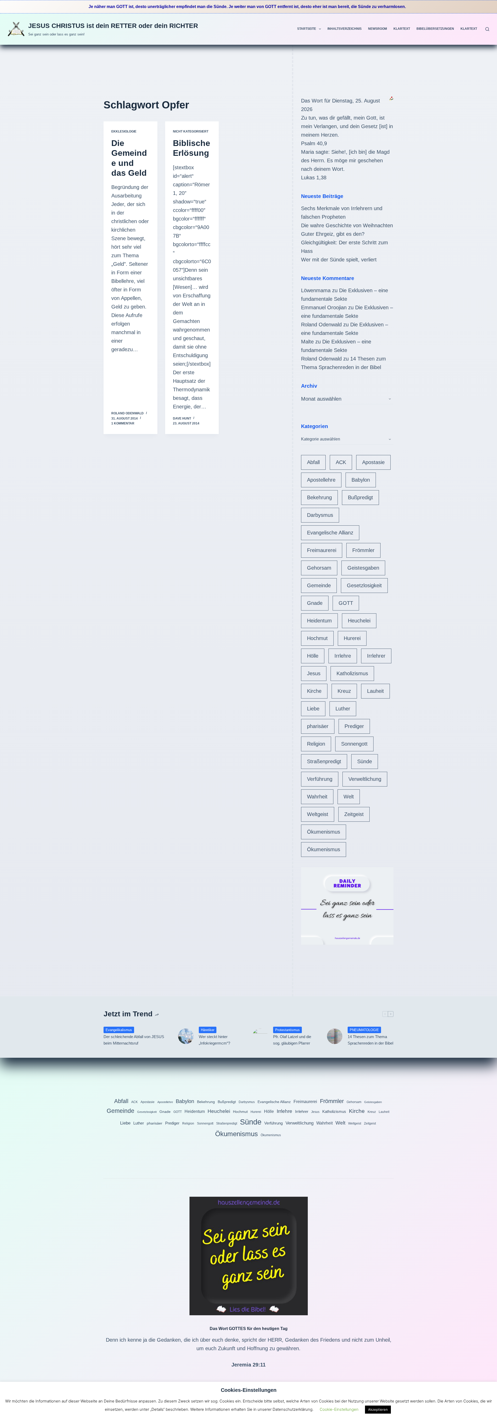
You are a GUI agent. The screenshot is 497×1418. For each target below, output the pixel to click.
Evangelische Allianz (330, 532)
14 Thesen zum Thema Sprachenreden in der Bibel (370, 1039)
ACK (341, 462)
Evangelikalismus (119, 1030)
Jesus (313, 673)
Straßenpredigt (324, 761)
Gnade (315, 603)
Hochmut (317, 638)
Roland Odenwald (321, 324)
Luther (342, 708)
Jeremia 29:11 (248, 1365)
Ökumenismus (323, 832)
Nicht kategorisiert (190, 131)
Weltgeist (317, 814)
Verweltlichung (364, 779)
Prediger (354, 726)
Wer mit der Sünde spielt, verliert (339, 259)
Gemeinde (319, 585)
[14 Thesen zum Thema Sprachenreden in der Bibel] (334, 1036)
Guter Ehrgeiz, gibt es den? (332, 234)
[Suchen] (487, 29)
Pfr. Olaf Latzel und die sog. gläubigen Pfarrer (292, 1039)
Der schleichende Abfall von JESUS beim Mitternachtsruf (134, 1039)
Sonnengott (354, 744)
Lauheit (375, 691)
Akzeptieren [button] (378, 1409)
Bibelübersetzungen (435, 29)
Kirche (314, 691)
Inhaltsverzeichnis (344, 29)
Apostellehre (321, 480)
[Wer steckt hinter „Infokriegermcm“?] (186, 1036)
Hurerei (352, 638)
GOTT (346, 603)
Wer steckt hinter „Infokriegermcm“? (214, 1039)
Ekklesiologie (123, 131)
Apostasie (373, 462)
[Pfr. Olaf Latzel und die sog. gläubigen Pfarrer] (260, 1036)
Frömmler (363, 550)
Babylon (361, 480)
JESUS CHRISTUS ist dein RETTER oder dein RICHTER (113, 25)
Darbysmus (320, 515)
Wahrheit (317, 796)
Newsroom (377, 29)
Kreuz (344, 691)
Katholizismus (352, 673)
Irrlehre (342, 656)
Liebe (313, 708)
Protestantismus (287, 1030)
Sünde (364, 761)
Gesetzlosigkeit (364, 585)
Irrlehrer (376, 656)
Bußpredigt (360, 497)
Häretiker (207, 1030)
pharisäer (317, 726)
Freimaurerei (321, 550)
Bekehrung (319, 497)
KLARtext (401, 29)
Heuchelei (359, 620)
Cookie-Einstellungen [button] (339, 1409)
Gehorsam (319, 568)
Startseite (306, 29)
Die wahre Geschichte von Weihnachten (347, 225)
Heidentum (319, 620)
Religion (316, 744)
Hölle (312, 656)
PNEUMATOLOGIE (364, 1030)
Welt (348, 796)
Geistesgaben (363, 568)
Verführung (319, 779)
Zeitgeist (354, 814)
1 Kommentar (122, 423)
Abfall (313, 462)
